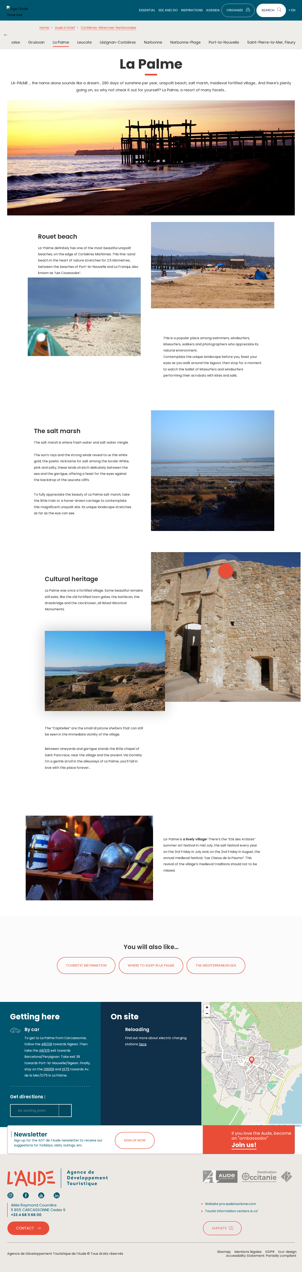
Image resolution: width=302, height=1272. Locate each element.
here (142, 1044)
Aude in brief (65, 27)
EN (293, 10)
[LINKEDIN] (56, 1195)
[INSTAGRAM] (10, 1195)
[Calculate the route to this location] (65, 1110)
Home (44, 27)
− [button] (207, 1013)
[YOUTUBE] (41, 1195)
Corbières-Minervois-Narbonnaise (108, 27)
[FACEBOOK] (26, 1195)
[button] (6, 35)
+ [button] (207, 1007)
